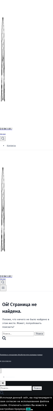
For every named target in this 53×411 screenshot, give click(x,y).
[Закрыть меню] (1, 370)
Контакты (11, 145)
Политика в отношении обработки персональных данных (21, 355)
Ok (28, 409)
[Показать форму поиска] (3, 138)
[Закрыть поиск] (3, 383)
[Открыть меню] (3, 288)
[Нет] (32, 409)
